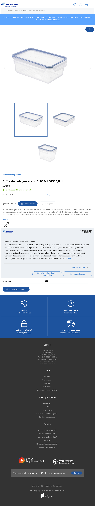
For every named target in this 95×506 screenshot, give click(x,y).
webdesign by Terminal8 (39, 490)
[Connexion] (80, 5)
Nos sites (47, 440)
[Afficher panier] (86, 5)
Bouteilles (47, 403)
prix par (5, 194)
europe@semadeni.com (47, 361)
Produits (47, 376)
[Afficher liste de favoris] (74, 5)
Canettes (47, 407)
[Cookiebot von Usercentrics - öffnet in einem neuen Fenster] (82, 231)
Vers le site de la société (47, 430)
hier (69, 258)
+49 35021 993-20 (24, 313)
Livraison (47, 383)
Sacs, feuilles (47, 410)
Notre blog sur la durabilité (47, 437)
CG (42, 486)
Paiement (47, 387)
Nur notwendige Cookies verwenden (47, 274)
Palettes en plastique (47, 417)
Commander (47, 380)
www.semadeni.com (47, 364)
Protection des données (53, 486)
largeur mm (7, 281)
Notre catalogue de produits (47, 444)
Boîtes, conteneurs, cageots (47, 413)
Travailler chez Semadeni (47, 447)
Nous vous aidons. (71, 313)
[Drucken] (89, 29)
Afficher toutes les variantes (16, 289)
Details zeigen (78, 267)
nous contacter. (54, 19)
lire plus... (6, 220)
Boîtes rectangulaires (12, 175)
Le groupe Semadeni (47, 434)
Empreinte (35, 486)
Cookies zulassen (77, 274)
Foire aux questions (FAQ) (47, 390)
